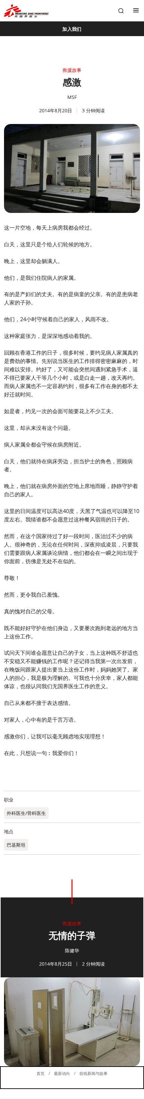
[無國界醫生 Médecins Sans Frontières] (26, 10)
